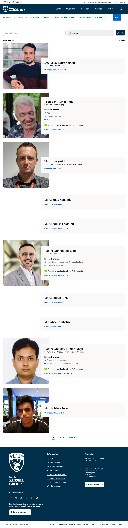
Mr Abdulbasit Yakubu (59, 224)
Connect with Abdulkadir (55, 275)
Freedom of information (99, 524)
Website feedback (54, 486)
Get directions (92, 484)
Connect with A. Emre (53, 70)
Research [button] (85, 9)
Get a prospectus (18, 512)
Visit (89, 2)
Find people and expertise (29, 17)
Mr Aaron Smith (55, 161)
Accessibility (62, 524)
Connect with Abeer (52, 326)
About (84, 2)
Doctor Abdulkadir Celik (60, 251)
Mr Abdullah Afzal (56, 298)
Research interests (52, 110)
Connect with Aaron (53, 129)
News (110, 2)
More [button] (117, 17)
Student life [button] (71, 9)
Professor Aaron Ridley (59, 102)
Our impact (47, 17)
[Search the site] (121, 9)
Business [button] (98, 9)
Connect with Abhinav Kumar (56, 373)
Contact (122, 2)
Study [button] (58, 9)
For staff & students (54, 463)
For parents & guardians (56, 478)
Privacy (72, 524)
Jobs (120, 524)
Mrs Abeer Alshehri (57, 322)
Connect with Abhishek (54, 413)
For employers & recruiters (56, 474)
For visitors (51, 459)
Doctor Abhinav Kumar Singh (63, 349)
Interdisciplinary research (65, 17)
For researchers (53, 470)
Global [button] (110, 9)
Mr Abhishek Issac (56, 408)
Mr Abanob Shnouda (57, 200)
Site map (51, 524)
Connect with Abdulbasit (55, 228)
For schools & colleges (55, 467)
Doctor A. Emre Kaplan (59, 62)
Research (7, 17)
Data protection (82, 524)
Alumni (94, 2)
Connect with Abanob (53, 204)
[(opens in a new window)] (11, 498)
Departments (102, 2)
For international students (56, 482)
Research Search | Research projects (94, 17)
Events (116, 2)
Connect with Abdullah (54, 302)
